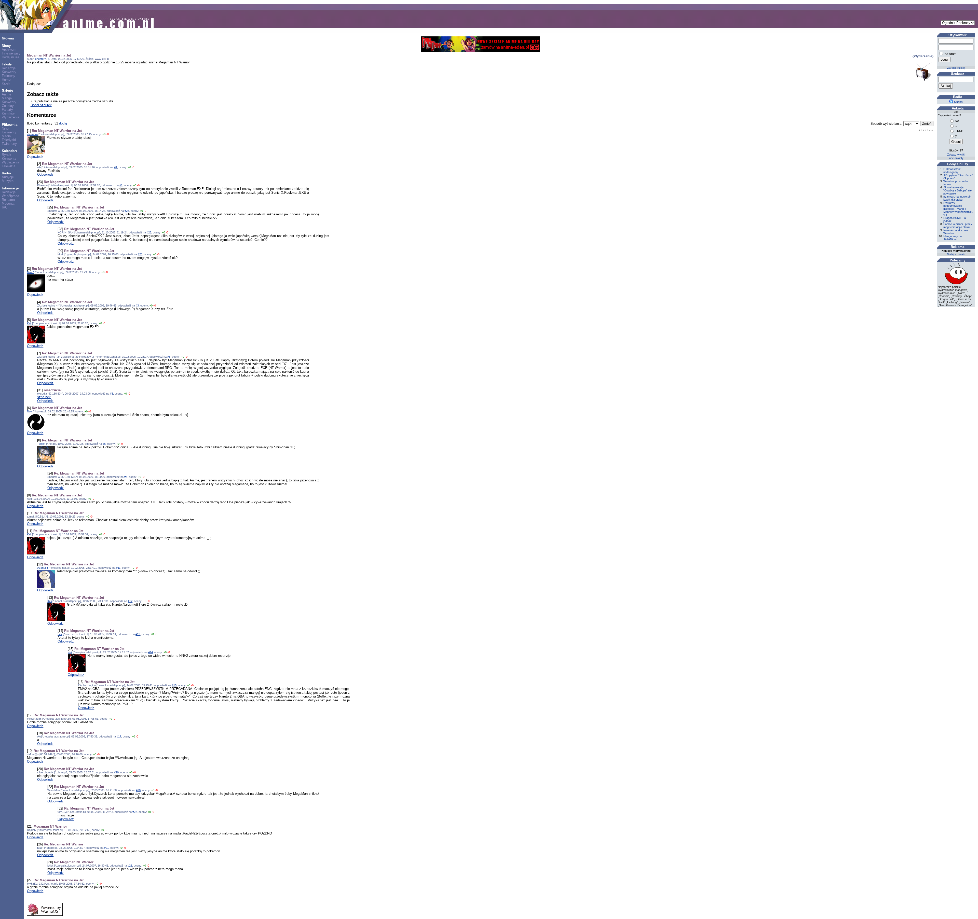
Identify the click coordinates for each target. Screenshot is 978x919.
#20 (138, 790)
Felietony (8, 76)
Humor (6, 79)
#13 (137, 634)
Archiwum (9, 49)
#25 (149, 232)
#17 (119, 736)
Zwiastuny (9, 144)
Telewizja (8, 166)
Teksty (7, 64)
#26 (130, 865)
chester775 (42, 58)
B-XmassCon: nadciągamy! (952, 171)
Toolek (41, 443)
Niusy (6, 46)
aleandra (32, 134)
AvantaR (42, 567)
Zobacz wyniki (956, 154)
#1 (115, 167)
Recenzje (9, 68)
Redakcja (9, 192)
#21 (106, 847)
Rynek (6, 155)
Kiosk (6, 83)
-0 (107, 134)
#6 (104, 443)
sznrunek (44, 397)
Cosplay (8, 106)
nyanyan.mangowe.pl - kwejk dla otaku (957, 198)
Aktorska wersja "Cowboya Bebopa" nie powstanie (957, 190)
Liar (60, 634)
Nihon (6, 128)
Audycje (8, 177)
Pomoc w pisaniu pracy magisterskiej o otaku (957, 225)
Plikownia (9, 125)
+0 (103, 134)
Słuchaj (958, 101)
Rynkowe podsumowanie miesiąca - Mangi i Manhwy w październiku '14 (958, 208)
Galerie (7, 90)
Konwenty (9, 72)
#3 (137, 305)
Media (6, 136)
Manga (7, 98)
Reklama (8, 200)
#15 (174, 685)
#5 (168, 356)
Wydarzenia (10, 117)
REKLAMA (926, 130)
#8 (125, 476)
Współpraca (10, 196)
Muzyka (7, 181)
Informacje (10, 188)
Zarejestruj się (956, 67)
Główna (8, 38)
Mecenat (8, 203)
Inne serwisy (11, 53)
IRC (4, 207)
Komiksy (8, 113)
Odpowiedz (35, 157)
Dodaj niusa (10, 57)
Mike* (30, 272)
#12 (130, 601)
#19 (116, 772)
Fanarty (7, 110)
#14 (150, 652)
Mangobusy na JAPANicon (952, 238)
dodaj (63, 123)
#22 (134, 811)
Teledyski (9, 140)
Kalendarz (10, 151)
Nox (29, 411)
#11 (118, 567)
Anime (6, 94)
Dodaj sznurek (41, 105)
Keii (29, 323)
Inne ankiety (955, 158)
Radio (6, 173)
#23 (127, 210)
